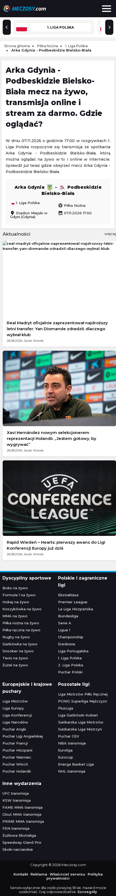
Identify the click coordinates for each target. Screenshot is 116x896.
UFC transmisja (15, 793)
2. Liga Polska (70, 665)
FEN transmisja (15, 828)
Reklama (38, 874)
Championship (70, 637)
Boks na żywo (15, 588)
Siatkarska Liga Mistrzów (80, 722)
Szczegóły (87, 892)
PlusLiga (65, 708)
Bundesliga (68, 616)
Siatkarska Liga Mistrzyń (80, 729)
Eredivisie (66, 644)
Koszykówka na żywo (22, 609)
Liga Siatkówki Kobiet (78, 715)
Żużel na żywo (15, 665)
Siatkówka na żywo (19, 644)
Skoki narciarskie (17, 849)
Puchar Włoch (15, 764)
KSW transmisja (16, 800)
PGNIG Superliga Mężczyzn (82, 701)
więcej (110, 234)
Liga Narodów (15, 722)
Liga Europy (13, 708)
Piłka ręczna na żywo (21, 630)
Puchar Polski (70, 672)
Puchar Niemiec (16, 757)
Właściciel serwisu (67, 874)
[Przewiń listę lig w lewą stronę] (7, 27)
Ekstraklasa (68, 595)
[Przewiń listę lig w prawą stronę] (109, 27)
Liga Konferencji (17, 715)
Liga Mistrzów (15, 701)
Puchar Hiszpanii (17, 750)
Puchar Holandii (16, 771)
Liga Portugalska (73, 651)
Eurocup (65, 757)
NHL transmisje (72, 771)
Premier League (72, 602)
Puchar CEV (68, 736)
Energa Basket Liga (76, 764)
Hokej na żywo (15, 602)
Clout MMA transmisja (21, 814)
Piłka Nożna (72, 205)
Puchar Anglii (14, 729)
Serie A (64, 623)
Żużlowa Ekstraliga (19, 835)
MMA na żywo (15, 616)
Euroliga (65, 750)
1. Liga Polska (27, 203)
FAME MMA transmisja (22, 807)
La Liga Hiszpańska (75, 609)
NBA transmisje (72, 743)
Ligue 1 (64, 630)
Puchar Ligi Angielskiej (22, 736)
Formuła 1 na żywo (19, 595)
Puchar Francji (15, 743)
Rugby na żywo (16, 637)
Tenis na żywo (15, 658)
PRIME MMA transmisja (23, 821)
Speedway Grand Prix (21, 842)
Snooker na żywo (18, 651)
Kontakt (20, 874)
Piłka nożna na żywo (20, 623)
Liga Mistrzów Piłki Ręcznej (83, 694)
